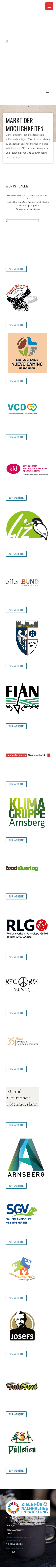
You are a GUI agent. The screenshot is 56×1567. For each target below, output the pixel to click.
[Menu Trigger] (49, 6)
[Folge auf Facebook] (42, 13)
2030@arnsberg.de (13, 1540)
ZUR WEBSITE (16, 269)
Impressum (20, 1548)
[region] (28, 139)
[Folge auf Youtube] (48, 13)
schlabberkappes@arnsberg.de (17, 1537)
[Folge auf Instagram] (36, 13)
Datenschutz (10, 1548)
